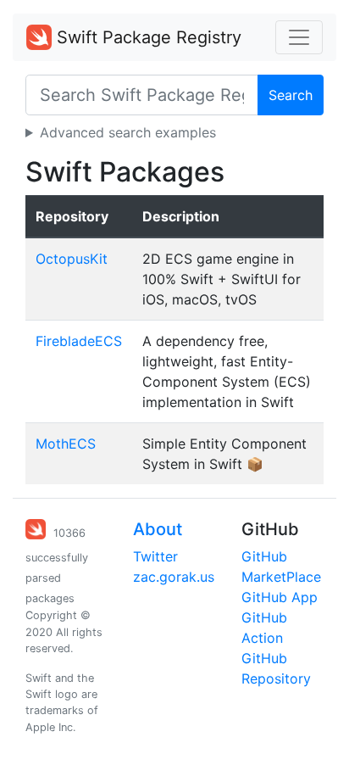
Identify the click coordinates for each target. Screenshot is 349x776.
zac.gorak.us (173, 576)
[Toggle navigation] (299, 37)
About (157, 529)
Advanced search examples (128, 132)
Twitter (155, 556)
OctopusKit (72, 258)
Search (291, 95)
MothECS (66, 443)
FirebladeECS (79, 340)
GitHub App (279, 597)
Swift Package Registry (146, 37)
